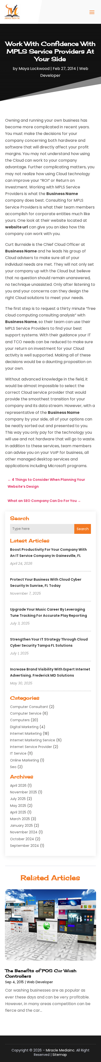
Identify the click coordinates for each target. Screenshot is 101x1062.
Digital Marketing (24, 726)
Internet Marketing (26, 733)
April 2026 (18, 785)
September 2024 (24, 845)
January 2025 (21, 825)
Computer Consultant (29, 706)
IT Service (18, 753)
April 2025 (18, 812)
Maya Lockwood (34, 68)
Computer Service (25, 713)
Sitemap (59, 1054)
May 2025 (18, 805)
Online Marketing (24, 760)
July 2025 (18, 798)
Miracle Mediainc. (60, 1050)
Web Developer (40, 982)
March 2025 (20, 818)
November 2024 (24, 832)
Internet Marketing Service (32, 740)
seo (13, 766)
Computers (20, 720)
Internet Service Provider (31, 746)
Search (83, 528)
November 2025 (23, 792)
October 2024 (22, 839)
